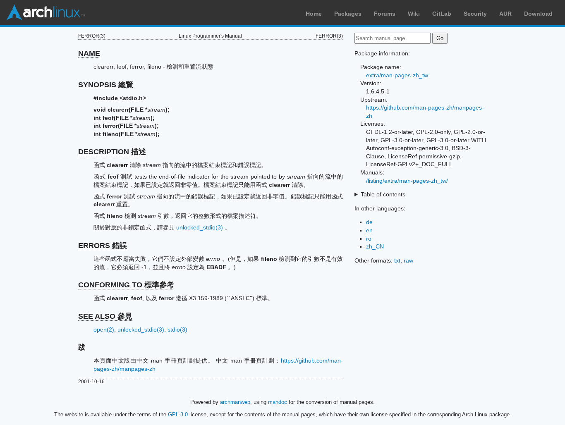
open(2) (103, 329)
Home (314, 13)
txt (397, 260)
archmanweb (235, 402)
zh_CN (375, 246)
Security (475, 13)
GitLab (441, 13)
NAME (89, 53)
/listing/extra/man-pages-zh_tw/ (407, 180)
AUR (505, 13)
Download (538, 13)
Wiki (414, 13)
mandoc (277, 402)
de (369, 222)
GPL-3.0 (178, 414)
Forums (384, 13)
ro (368, 238)
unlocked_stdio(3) (199, 227)
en (369, 230)
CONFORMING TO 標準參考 (126, 285)
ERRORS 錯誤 (102, 245)
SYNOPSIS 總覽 (105, 85)
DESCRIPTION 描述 (112, 152)
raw (408, 260)
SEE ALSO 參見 (105, 316)
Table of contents (383, 194)
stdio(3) (177, 329)
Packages (348, 13)
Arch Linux (45, 12)
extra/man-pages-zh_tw (397, 75)
